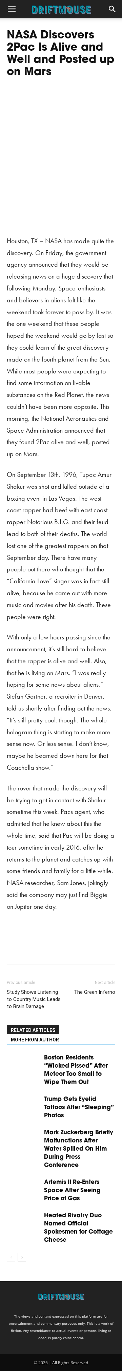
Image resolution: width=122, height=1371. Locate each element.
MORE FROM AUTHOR (35, 1039)
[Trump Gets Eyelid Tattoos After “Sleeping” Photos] (24, 1107)
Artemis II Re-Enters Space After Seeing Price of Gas (72, 1191)
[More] (76, 950)
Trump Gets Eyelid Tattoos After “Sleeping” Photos (79, 1108)
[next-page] (22, 1257)
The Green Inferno (94, 992)
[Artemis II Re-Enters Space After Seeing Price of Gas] (24, 1190)
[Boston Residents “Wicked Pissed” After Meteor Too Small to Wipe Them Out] (24, 1065)
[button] (11, 9)
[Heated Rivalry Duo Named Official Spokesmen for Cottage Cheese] (24, 1223)
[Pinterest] (45, 950)
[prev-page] (11, 1257)
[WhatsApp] (60, 950)
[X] (29, 950)
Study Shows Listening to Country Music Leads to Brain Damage (34, 999)
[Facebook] (13, 950)
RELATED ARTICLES (33, 1030)
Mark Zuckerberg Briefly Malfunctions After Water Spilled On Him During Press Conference (78, 1149)
